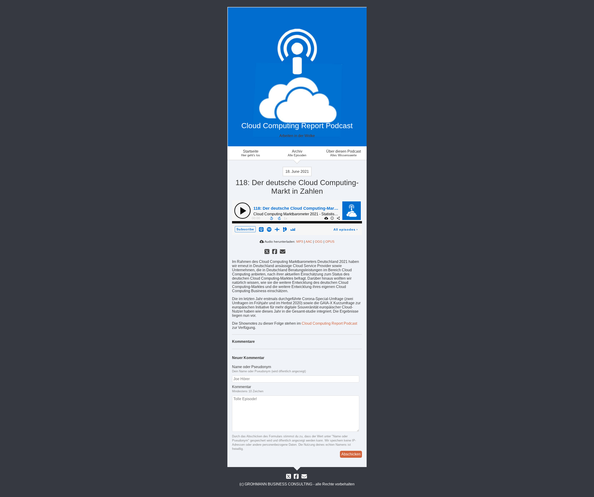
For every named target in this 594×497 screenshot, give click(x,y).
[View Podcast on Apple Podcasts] (261, 229)
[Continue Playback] (242, 211)
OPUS (329, 241)
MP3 (299, 241)
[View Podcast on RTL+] (277, 229)
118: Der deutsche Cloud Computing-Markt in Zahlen (305, 208)
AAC (309, 241)
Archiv (297, 153)
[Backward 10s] (271, 218)
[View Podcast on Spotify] (269, 229)
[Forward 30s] (279, 218)
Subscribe (245, 229)
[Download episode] (326, 218)
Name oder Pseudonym (251, 367)
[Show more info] (332, 218)
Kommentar (241, 387)
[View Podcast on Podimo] (285, 229)
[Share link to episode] (338, 218)
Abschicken (351, 454)
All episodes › (345, 229)
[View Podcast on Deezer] (293, 229)
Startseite (250, 153)
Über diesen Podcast (343, 153)
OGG (319, 241)
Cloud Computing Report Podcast (329, 323)
